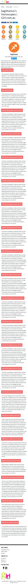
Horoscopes (9, 7)
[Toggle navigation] (2, 1)
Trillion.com (19, 581)
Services (3, 553)
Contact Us (3, 558)
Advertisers (3, 561)
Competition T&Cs (5, 549)
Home (2, 7)
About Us (3, 560)
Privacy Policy (4, 551)
